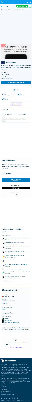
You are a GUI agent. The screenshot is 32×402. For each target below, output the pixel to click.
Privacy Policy (4, 388)
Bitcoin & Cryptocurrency (7, 313)
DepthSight (7, 253)
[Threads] (12, 398)
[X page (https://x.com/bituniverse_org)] (16, 195)
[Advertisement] (16, 28)
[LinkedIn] (17, 398)
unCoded (7, 257)
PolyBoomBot (8, 277)
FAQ (2, 384)
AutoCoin (25, 260)
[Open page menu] (30, 2)
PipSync (24, 246)
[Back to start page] (2, 2)
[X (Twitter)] (4, 398)
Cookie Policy (4, 389)
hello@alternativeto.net (6, 378)
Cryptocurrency (18, 118)
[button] (4, 70)
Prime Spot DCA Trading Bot (11, 322)
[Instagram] (15, 398)
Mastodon (9, 380)
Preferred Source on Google (7, 394)
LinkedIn (3, 381)
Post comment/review (16, 347)
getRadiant (25, 264)
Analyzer (6, 318)
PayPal (13, 383)
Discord (18, 378)
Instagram (23, 380)
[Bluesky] (9, 398)
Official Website (16, 180)
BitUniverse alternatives (15, 82)
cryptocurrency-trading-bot (7, 118)
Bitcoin (23, 118)
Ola (11, 367)
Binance (4, 120)
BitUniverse (14, 238)
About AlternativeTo (6, 391)
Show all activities (8, 280)
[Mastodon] (7, 398)
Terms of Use (4, 386)
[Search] (27, 2)
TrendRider (26, 271)
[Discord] (1, 398)
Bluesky (14, 380)
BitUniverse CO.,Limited (8, 296)
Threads (18, 380)
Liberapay (7, 383)
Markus (16, 367)
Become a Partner (5, 393)
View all (4, 324)
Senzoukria (7, 244)
